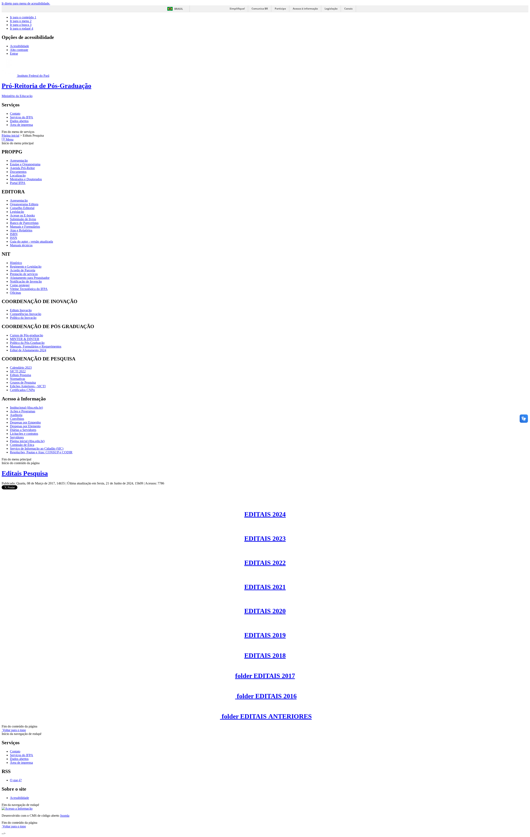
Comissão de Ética (22, 445)
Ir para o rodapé (21, 28)
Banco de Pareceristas (24, 223)
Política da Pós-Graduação (27, 342)
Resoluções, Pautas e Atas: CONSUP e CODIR (41, 452)
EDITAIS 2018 (265, 655)
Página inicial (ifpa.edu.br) (27, 441)
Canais (348, 8)
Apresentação (19, 160)
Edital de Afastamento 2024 (28, 350)
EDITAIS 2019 (265, 635)
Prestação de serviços (24, 274)
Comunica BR (260, 8)
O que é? (16, 780)
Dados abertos (19, 121)
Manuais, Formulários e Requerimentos (35, 346)
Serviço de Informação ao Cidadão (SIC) (36, 448)
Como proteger (20, 285)
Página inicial (10, 135)
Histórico (16, 263)
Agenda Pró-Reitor (22, 168)
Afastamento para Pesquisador (29, 277)
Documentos (18, 171)
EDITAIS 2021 (265, 587)
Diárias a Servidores (23, 430)
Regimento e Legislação (25, 266)
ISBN (14, 234)
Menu (9, 139)
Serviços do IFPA (21, 117)
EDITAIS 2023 (265, 538)
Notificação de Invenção (26, 281)
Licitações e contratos (24, 433)
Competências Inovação (25, 314)
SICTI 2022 (18, 371)
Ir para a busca (20, 24)
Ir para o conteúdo (23, 17)
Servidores (17, 437)
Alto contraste (19, 50)
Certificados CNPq (22, 390)
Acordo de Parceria (22, 270)
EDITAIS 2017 (265, 675)
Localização (18, 175)
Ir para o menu (20, 21)
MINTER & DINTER (24, 339)
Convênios (17, 418)
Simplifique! (237, 8)
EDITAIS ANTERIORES (267, 716)
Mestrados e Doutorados (26, 179)
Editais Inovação (21, 310)
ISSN (13, 238)
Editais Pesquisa (20, 375)
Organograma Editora (24, 204)
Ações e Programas (22, 411)
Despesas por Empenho (25, 422)
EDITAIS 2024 (265, 514)
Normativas (17, 379)
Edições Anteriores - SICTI (28, 386)
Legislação (331, 8)
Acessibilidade (19, 46)
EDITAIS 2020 (265, 611)
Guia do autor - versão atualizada (31, 241)
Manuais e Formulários (25, 226)
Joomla (64, 815)
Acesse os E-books (22, 215)
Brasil (178, 9)
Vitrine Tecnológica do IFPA (29, 289)
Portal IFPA (17, 183)
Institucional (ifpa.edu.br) (26, 407)
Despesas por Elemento (25, 426)
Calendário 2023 (21, 367)
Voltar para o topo (14, 730)
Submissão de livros (23, 219)
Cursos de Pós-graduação (26, 335)
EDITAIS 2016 (267, 696)
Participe (280, 8)
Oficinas (15, 292)
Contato (15, 113)
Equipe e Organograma (25, 164)
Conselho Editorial (22, 208)
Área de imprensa (21, 124)
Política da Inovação (23, 317)
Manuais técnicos (21, 245)
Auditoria (16, 415)
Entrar (14, 53)
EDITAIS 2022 (265, 562)
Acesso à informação (305, 8)
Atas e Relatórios (21, 230)
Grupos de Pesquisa (23, 382)
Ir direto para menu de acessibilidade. (26, 3)
